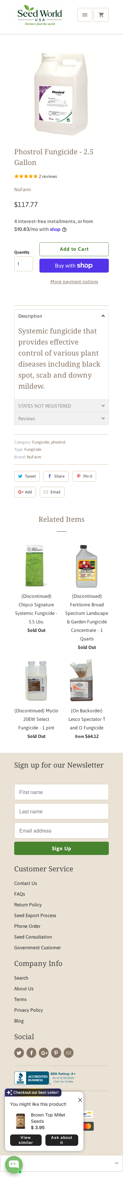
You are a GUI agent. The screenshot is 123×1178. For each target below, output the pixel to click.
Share (59, 476)
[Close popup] (77, 1097)
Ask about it (61, 1140)
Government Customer (37, 947)
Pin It (87, 476)
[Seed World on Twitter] (19, 1053)
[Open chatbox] (14, 1165)
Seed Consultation (33, 936)
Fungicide (40, 442)
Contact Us (25, 883)
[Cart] (101, 15)
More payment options (74, 281)
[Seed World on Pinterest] (56, 1053)
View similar (26, 1140)
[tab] (61, 315)
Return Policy (28, 904)
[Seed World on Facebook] (31, 1053)
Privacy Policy (28, 1010)
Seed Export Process (35, 915)
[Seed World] (39, 19)
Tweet (30, 476)
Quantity (21, 252)
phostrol (58, 442)
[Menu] (84, 15)
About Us (23, 988)
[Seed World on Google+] (44, 1053)
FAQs (19, 894)
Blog (19, 1020)
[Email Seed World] (68, 1053)
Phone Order (27, 926)
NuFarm (22, 189)
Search (21, 978)
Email (55, 492)
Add (28, 492)
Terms (20, 999)
